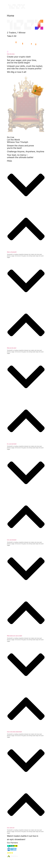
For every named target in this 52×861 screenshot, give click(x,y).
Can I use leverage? (11, 539)
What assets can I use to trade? (14, 635)
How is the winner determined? (14, 731)
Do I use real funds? (11, 443)
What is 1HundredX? (12, 252)
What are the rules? (11, 347)
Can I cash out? (10, 827)
